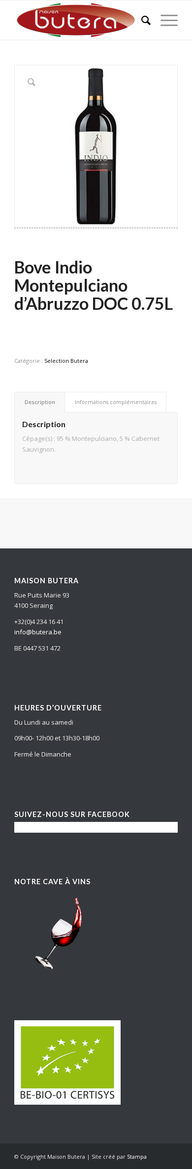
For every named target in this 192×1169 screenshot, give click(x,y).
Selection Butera (66, 360)
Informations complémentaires (116, 402)
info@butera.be (38, 631)
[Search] (141, 20)
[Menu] (164, 20)
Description (40, 402)
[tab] (39, 402)
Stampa (137, 1156)
